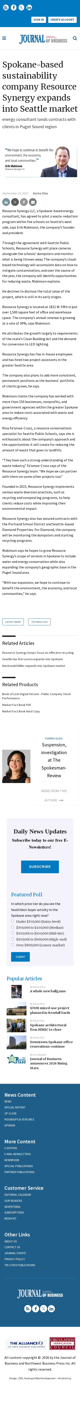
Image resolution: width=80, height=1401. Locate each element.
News (7, 1101)
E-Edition (10, 1148)
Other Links (17, 1234)
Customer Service (24, 1188)
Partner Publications (19, 1172)
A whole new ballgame (48, 991)
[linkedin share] (6, 202)
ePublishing (64, 1378)
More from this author (54, 795)
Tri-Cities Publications (19, 1265)
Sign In (39, 20)
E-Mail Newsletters (17, 1154)
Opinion (9, 1125)
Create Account (62, 20)
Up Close (10, 1113)
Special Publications (18, 1166)
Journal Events (15, 1253)
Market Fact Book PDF (16, 705)
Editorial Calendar (17, 1195)
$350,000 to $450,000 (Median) (40, 928)
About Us (10, 1241)
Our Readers (13, 1201)
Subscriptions (14, 1212)
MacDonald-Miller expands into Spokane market (33, 666)
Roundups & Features (19, 1119)
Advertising (12, 1207)
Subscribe (40, 867)
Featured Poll (26, 895)
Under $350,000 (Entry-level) (38, 922)
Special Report (15, 1107)
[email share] (33, 202)
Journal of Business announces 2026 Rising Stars (49, 1063)
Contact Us (12, 1247)
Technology (39, 622)
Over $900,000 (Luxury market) (40, 945)
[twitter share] (15, 202)
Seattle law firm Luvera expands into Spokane (32, 659)
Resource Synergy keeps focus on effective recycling (38, 653)
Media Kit (10, 1218)
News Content (20, 1095)
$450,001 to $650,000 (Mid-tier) (40, 933)
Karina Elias (40, 193)
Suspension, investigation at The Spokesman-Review (54, 760)
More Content (19, 1141)
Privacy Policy (14, 1259)
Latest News (13, 622)
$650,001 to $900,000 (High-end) (41, 939)
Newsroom (11, 1160)
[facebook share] (24, 202)
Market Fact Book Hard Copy (21, 711)
